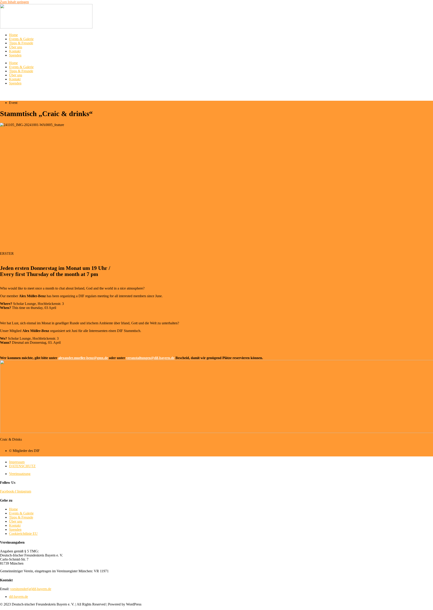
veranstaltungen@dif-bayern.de (150, 358)
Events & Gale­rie (21, 39)
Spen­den (15, 55)
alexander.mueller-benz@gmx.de (83, 358)
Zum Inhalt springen (14, 2)
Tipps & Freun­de (21, 43)
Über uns (15, 47)
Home (13, 35)
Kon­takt (15, 51)
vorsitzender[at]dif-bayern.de (30, 589)
